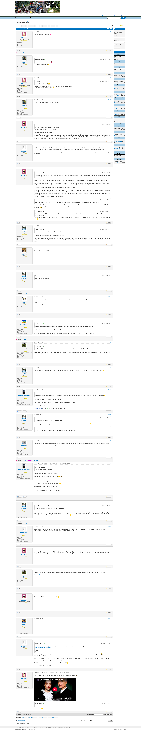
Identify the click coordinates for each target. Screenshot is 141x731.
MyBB (23, 729)
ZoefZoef (23, 646)
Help (124, 15)
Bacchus (23, 151)
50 (33, 717)
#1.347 (109, 548)
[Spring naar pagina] (57, 26)
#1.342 (109, 414)
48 (29, 717)
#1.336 (109, 272)
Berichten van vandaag (46, 727)
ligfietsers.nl (17, 21)
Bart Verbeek (23, 324)
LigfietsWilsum (117, 88)
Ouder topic (20, 714)
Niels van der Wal (117, 57)
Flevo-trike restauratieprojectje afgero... (119, 125)
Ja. (35, 282)
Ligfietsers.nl (18, 727)
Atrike (118, 129)
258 (49, 717)
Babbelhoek (119, 137)
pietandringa (23, 532)
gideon (23, 62)
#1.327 (109, 31)
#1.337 (109, 296)
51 (35, 717)
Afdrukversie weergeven (22, 720)
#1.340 (109, 367)
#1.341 (109, 389)
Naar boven (24, 727)
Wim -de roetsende (23, 395)
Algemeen (23, 21)
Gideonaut (117, 82)
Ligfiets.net (103, 15)
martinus (117, 114)
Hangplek (28, 21)
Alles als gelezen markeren (57, 727)
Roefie (23, 302)
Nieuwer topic (27, 714)
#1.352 (109, 672)
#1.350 (109, 618)
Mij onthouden (118, 44)
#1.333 (109, 169)
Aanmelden (26, 17)
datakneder (116, 76)
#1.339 (109, 342)
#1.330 (109, 99)
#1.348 (109, 569)
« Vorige (23, 717)
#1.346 (109, 526)
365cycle (23, 38)
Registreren (32, 17)
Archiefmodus (30, 727)
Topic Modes (109, 28)
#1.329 (109, 77)
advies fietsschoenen (119, 132)
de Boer (23, 445)
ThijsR (24, 460)
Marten (117, 95)
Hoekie (117, 70)
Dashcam (119, 54)
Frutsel (23, 254)
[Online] (26, 254)
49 (31, 717)
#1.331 (109, 121)
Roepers (25, 52)
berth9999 (23, 232)
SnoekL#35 (116, 135)
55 (44, 717)
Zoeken (111, 15)
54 (42, 717)
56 (46, 717)
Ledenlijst (117, 15)
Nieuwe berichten (37, 727)
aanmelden (121, 31)
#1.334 (109, 225)
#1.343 (109, 440)
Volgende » (53, 717)
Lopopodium (116, 102)
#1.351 (109, 639)
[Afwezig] (26, 38)
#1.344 (109, 463)
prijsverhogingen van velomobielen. (42, 574)
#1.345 (109, 502)
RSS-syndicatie (67, 727)
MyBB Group (32, 729)
